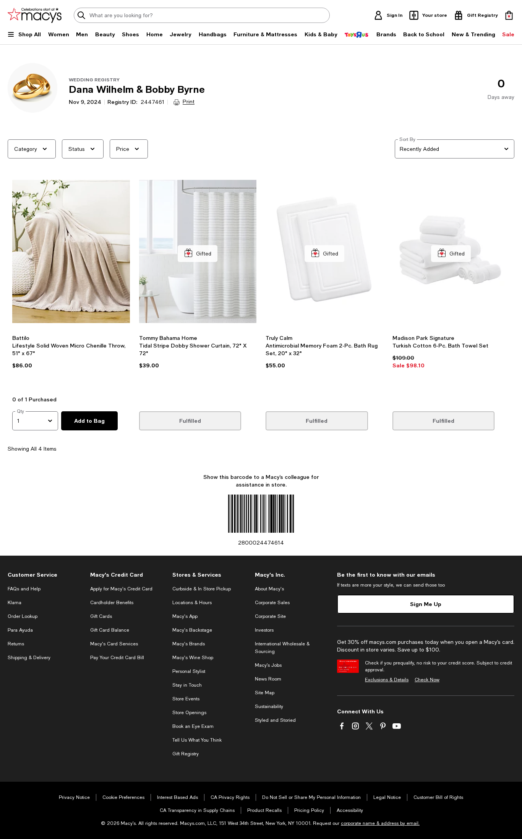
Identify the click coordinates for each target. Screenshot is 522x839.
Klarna (14, 602)
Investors (264, 630)
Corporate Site (270, 616)
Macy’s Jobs (268, 665)
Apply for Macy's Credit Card (121, 589)
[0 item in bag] (509, 15)
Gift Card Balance (109, 630)
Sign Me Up (425, 604)
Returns (16, 644)
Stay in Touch (187, 685)
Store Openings (189, 712)
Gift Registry (185, 754)
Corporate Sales (272, 602)
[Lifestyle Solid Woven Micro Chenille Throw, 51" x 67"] (71, 253)
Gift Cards (101, 616)
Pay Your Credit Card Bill (117, 657)
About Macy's (269, 589)
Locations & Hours (192, 602)
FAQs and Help (24, 589)
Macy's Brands (188, 644)
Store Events (185, 699)
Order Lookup (22, 616)
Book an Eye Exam (193, 726)
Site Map (264, 692)
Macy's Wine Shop (192, 657)
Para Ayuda (20, 630)
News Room (268, 679)
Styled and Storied (275, 720)
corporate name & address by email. (380, 823)
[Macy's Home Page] (35, 15)
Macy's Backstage (192, 630)
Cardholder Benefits (111, 602)
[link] (71, 362)
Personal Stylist (188, 671)
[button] (71, 285)
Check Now (427, 679)
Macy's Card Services (114, 644)
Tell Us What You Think (197, 740)
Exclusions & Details (387, 679)
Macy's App (185, 616)
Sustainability (269, 706)
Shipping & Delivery (29, 657)
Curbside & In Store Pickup (201, 589)
